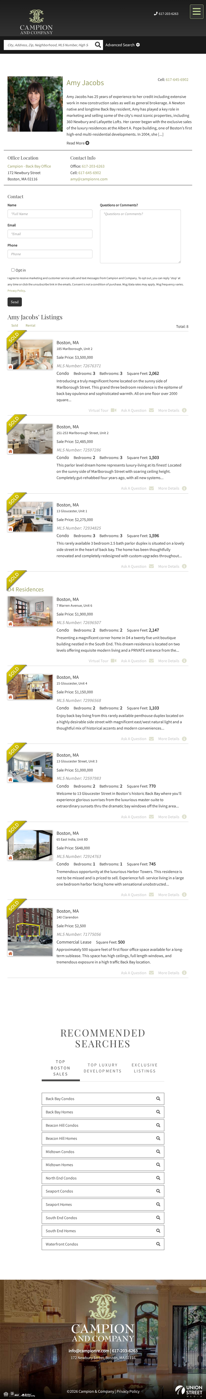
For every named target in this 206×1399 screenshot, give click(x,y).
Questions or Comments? (119, 205)
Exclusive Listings (145, 1068)
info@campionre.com (89, 1351)
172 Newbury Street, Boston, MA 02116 (103, 1357)
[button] (98, 45)
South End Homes (61, 1230)
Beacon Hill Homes (61, 1138)
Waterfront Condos (62, 1244)
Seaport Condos (59, 1191)
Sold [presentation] (14, 325)
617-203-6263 (168, 13)
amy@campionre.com (89, 178)
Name (12, 205)
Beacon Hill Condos (62, 1125)
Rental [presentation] (30, 325)
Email (12, 225)
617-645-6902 (177, 79)
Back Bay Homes (59, 1111)
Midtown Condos (60, 1151)
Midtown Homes (59, 1164)
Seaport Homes (59, 1204)
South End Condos (61, 1217)
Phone (12, 245)
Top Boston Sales (61, 1068)
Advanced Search (120, 44)
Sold (17, 340)
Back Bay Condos (60, 1098)
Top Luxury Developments (103, 1068)
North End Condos (61, 1177)
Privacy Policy (16, 290)
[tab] (15, 325)
